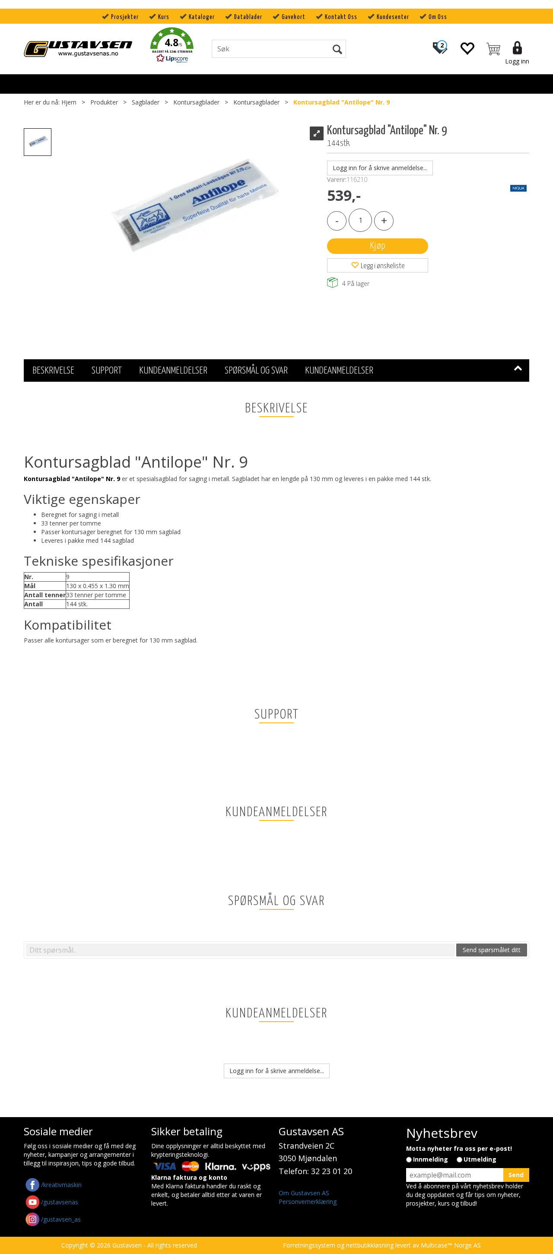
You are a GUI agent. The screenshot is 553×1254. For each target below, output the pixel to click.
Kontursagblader (196, 102)
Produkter (104, 102)
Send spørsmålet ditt (492, 950)
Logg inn (517, 61)
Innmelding (430, 1159)
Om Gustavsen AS (304, 1193)
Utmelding (480, 1159)
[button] (172, 46)
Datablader (248, 17)
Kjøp (377, 246)
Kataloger (202, 17)
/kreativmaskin (61, 1185)
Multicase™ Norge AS (451, 1245)
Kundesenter (393, 17)
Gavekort (293, 17)
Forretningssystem (309, 1245)
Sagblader (145, 102)
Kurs (163, 17)
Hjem (68, 102)
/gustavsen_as (61, 1219)
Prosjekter (125, 17)
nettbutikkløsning (370, 1245)
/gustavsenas (59, 1202)
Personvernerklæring (308, 1201)
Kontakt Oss (341, 17)
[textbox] (240, 950)
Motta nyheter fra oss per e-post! (459, 1148)
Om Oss (438, 17)
